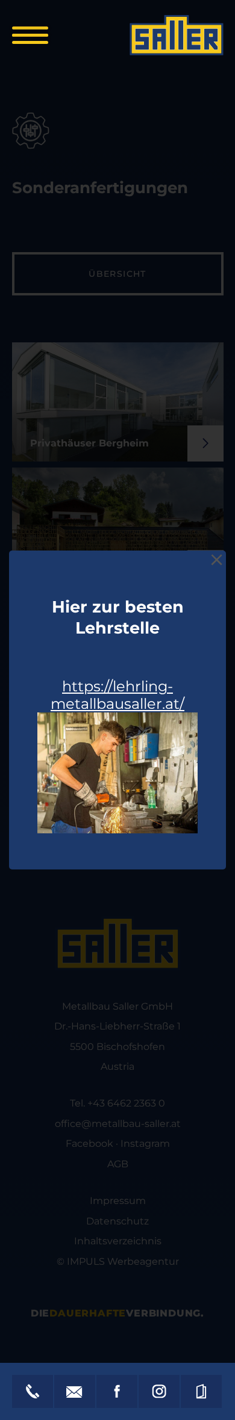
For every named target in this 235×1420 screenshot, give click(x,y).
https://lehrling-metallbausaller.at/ (117, 695)
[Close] (216, 560)
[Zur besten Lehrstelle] (117, 772)
